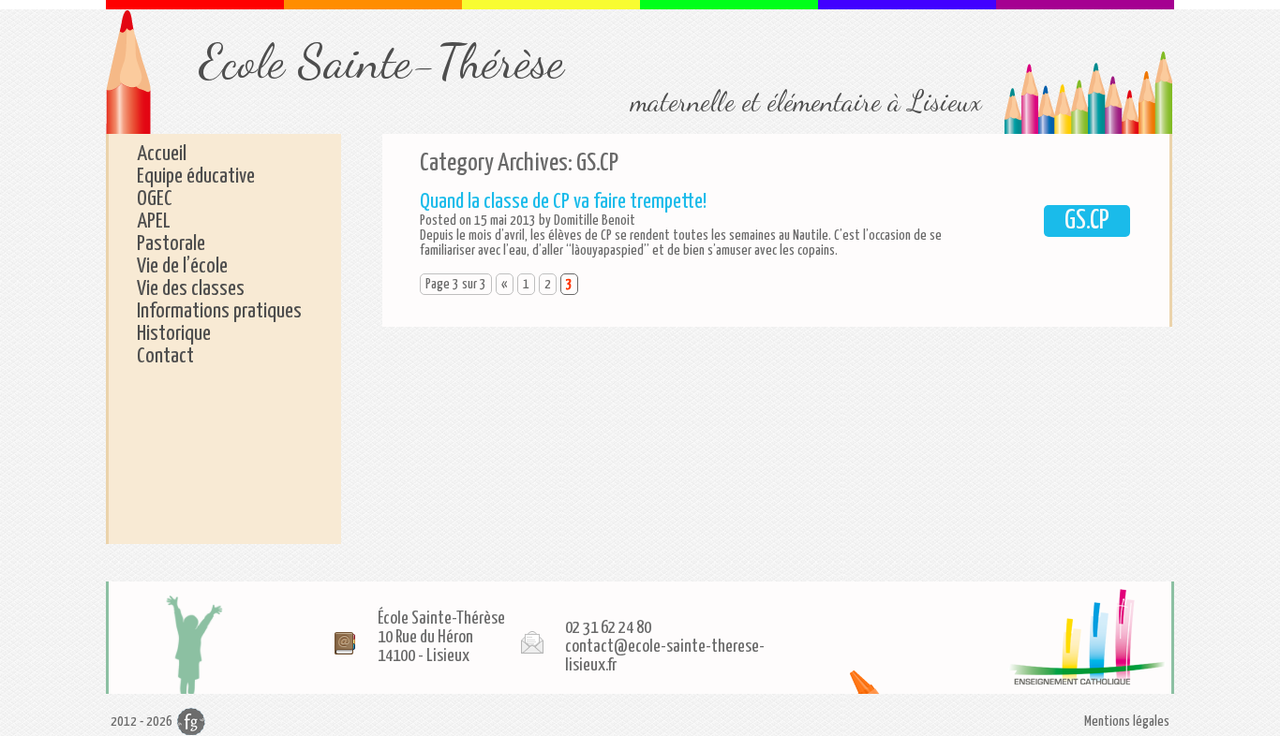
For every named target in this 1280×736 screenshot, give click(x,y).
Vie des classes (191, 289)
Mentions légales (1126, 721)
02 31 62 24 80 (608, 628)
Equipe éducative (196, 176)
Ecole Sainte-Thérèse (382, 61)
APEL (154, 221)
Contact (165, 356)
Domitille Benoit (594, 220)
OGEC (154, 199)
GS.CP (1086, 221)
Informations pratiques (219, 311)
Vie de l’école (182, 266)
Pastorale (171, 244)
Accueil (161, 154)
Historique (174, 334)
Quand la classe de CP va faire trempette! (563, 202)
